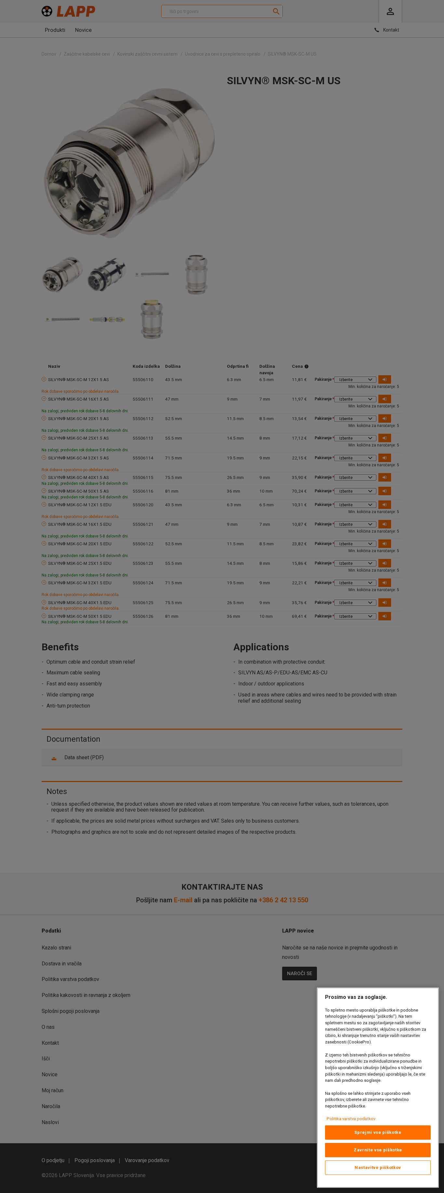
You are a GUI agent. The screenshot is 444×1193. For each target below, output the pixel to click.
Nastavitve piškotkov (378, 1167)
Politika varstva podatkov (351, 1118)
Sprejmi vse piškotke (377, 1132)
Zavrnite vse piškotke (378, 1149)
